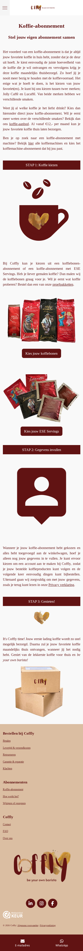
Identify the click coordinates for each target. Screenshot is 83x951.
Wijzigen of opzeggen (14, 803)
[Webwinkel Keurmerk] (13, 915)
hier (31, 143)
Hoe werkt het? (11, 796)
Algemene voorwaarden (28, 925)
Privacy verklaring (61, 585)
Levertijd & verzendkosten (17, 748)
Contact (7, 824)
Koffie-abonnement (13, 789)
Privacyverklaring (48, 925)
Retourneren (9, 754)
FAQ (5, 831)
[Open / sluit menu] (5, 7)
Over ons (8, 838)
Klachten (7, 768)
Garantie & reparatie (13, 761)
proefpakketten (62, 284)
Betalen (7, 740)
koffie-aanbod (19, 124)
